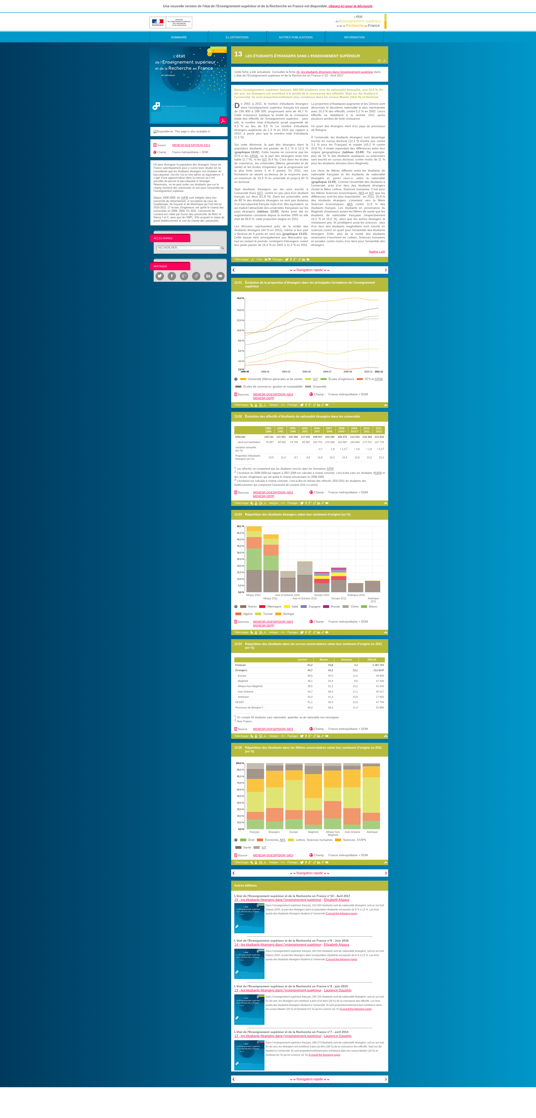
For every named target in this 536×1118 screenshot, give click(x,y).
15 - (277, 900)
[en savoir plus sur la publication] (188, 85)
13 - (277, 990)
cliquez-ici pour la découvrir (350, 6)
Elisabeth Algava (336, 900)
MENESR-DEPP (263, 398)
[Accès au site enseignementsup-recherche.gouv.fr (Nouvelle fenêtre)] (170, 22)
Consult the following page (341, 913)
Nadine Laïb (377, 251)
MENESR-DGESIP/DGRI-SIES (191, 145)
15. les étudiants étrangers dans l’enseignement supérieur (334, 72)
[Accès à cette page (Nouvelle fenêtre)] (249, 918)
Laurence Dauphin (338, 990)
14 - (277, 944)
